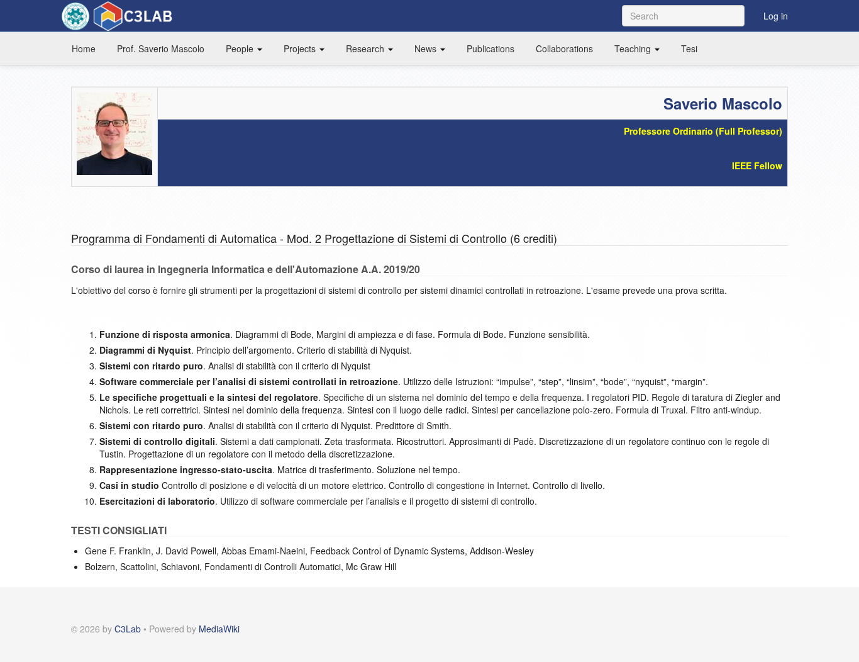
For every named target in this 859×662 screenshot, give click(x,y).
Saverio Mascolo (722, 103)
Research (366, 48)
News (426, 48)
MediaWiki (219, 628)
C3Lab (127, 628)
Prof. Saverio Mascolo (160, 48)
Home (84, 48)
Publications (490, 48)
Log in (775, 15)
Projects (301, 48)
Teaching (633, 48)
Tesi (689, 48)
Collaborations (564, 48)
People (241, 48)
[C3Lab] (120, 15)
